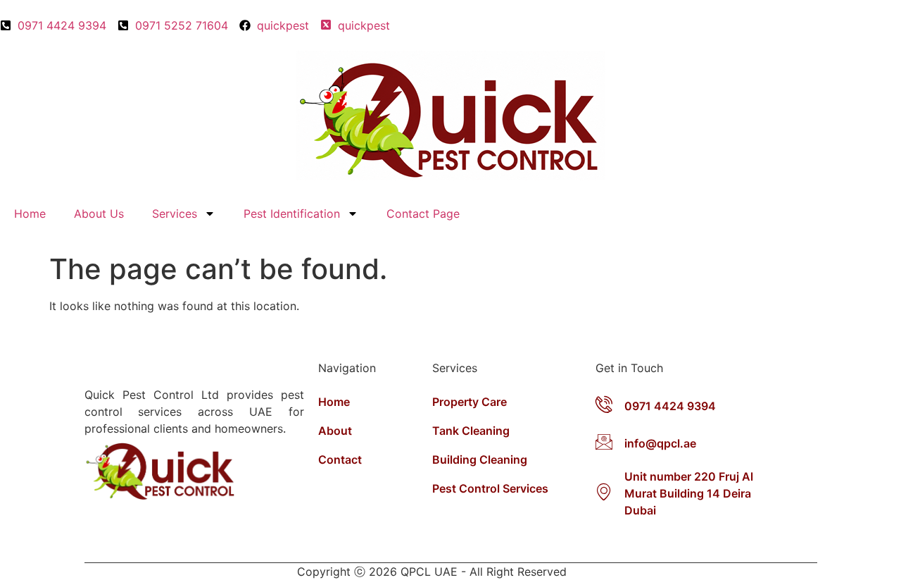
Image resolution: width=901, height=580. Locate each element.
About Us (99, 213)
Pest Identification (292, 213)
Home (30, 213)
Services (174, 213)
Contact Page (423, 213)
